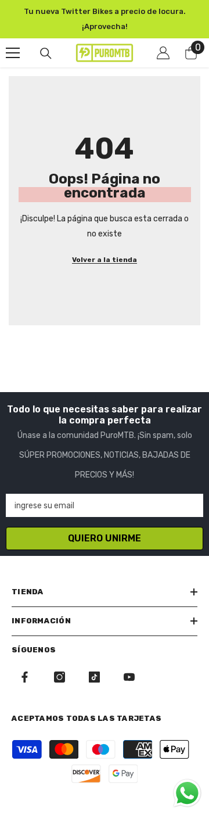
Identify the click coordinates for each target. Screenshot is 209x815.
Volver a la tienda (104, 260)
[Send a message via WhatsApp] (187, 793)
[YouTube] (129, 677)
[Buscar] (46, 53)
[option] (104, 19)
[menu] (13, 53)
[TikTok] (94, 677)
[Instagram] (59, 677)
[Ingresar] (163, 52)
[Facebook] (25, 677)
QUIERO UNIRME (104, 538)
